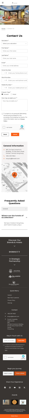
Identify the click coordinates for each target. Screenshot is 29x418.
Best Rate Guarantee (13, 297)
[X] (25, 387)
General (6, 94)
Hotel (14, 94)
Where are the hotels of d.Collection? (12, 217)
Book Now (14, 416)
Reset (5, 134)
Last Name (5, 55)
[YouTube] (15, 387)
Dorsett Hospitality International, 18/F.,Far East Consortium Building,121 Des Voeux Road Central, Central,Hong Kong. (15, 324)
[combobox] (5, 73)
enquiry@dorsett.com (13, 158)
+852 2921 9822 (10, 156)
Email (4, 62)
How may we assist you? (9, 98)
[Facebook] (5, 387)
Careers (10, 295)
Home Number (6, 70)
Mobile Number (7, 85)
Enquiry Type (6, 92)
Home (3, 28)
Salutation (5, 40)
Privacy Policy (11, 300)
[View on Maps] (14, 175)
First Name (5, 48)
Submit (15, 134)
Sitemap (10, 303)
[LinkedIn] (20, 387)
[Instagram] (10, 387)
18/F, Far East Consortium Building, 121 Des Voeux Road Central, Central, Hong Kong (15, 151)
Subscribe (21, 340)
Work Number (6, 77)
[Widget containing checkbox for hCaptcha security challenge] (13, 127)
